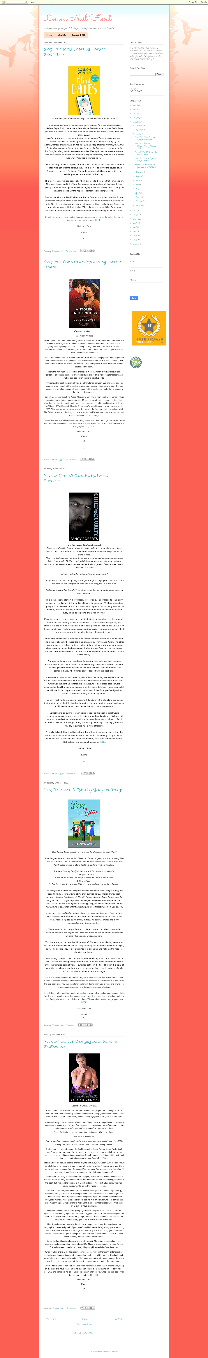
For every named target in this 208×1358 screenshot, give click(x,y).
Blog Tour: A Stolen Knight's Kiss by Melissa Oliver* (145, 146)
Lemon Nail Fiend (77, 18)
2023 (135, 118)
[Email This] (81, 250)
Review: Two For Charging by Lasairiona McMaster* (146, 166)
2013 (135, 244)
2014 (135, 240)
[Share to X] (87, 250)
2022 (135, 122)
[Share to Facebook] (90, 250)
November (139, 130)
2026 (135, 105)
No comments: (71, 251)
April (138, 193)
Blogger (115, 1351)
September (140, 172)
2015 (135, 236)
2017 (135, 227)
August (138, 176)
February (139, 201)
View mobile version (84, 1324)
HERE (98, 220)
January (139, 205)
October (139, 134)
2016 (135, 231)
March (138, 197)
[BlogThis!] (84, 250)
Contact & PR (78, 35)
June (137, 184)
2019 (135, 219)
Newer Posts (51, 1319)
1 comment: (70, 1025)
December (139, 125)
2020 (135, 215)
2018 (135, 223)
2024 (135, 113)
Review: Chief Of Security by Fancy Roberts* (146, 153)
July (137, 180)
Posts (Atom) (89, 1333)
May (138, 189)
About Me (62, 35)
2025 (135, 109)
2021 (135, 211)
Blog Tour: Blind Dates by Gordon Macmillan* (145, 139)
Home (49, 35)
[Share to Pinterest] (93, 250)
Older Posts (117, 1319)
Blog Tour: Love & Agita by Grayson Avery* (83, 789)
